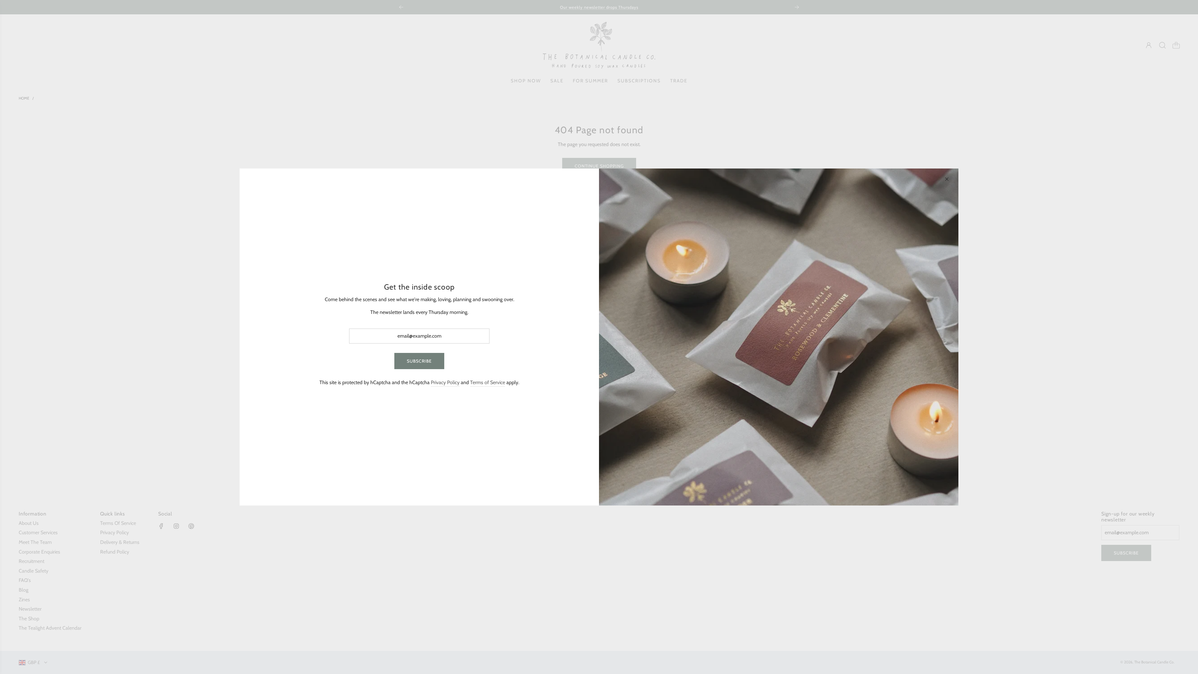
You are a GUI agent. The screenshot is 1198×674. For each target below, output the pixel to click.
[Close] (947, 179)
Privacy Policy (445, 382)
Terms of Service (487, 382)
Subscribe (419, 361)
